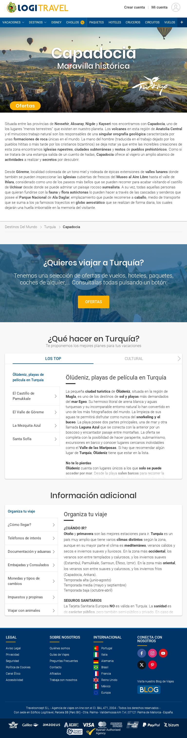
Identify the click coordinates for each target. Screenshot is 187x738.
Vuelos (169, 22)
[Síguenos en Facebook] (142, 653)
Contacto (56, 667)
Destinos (36, 22)
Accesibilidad (14, 680)
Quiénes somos (60, 648)
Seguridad (12, 661)
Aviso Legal (13, 648)
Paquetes (96, 22)
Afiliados (55, 673)
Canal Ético (13, 673)
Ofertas (93, 302)
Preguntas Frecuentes (64, 661)
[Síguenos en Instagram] (152, 653)
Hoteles (115, 22)
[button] (182, 22)
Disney (56, 22)
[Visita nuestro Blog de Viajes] (157, 689)
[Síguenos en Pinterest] (152, 665)
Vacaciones (11, 22)
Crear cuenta (134, 7)
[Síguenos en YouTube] (163, 653)
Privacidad (12, 654)
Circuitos (152, 22)
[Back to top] (175, 725)
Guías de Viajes (59, 654)
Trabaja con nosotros (63, 680)
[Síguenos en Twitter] (142, 665)
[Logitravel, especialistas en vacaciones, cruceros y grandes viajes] (37, 7)
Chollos (72, 22)
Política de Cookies (18, 667)
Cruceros (133, 22)
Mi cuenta (159, 7)
